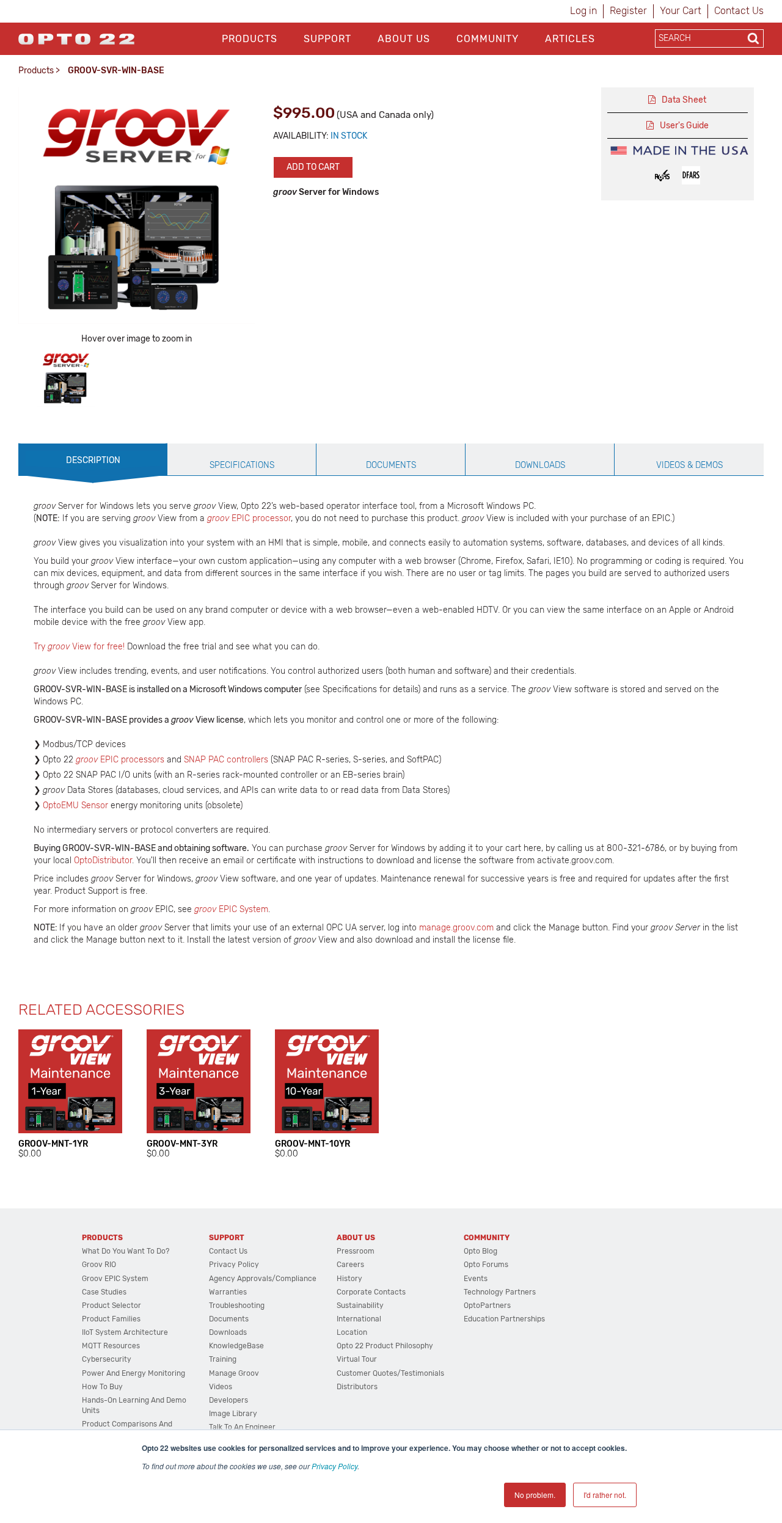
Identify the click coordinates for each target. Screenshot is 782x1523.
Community (487, 39)
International (359, 1319)
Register (628, 10)
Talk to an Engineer (242, 1427)
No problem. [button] (534, 1494)
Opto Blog (480, 1251)
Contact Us (739, 10)
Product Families (111, 1319)
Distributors (357, 1386)
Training (222, 1359)
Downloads (228, 1332)
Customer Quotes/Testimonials (390, 1373)
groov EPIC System (115, 1278)
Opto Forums (486, 1264)
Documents (229, 1319)
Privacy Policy (334, 1466)
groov (206, 909)
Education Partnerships (504, 1319)
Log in (583, 10)
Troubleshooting (237, 1305)
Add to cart (313, 167)
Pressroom (356, 1251)
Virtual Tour (357, 1359)
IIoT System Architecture (125, 1332)
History (349, 1278)
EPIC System (243, 909)
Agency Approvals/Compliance (262, 1278)
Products (249, 39)
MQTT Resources (111, 1346)
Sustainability (360, 1305)
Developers (228, 1400)
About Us (404, 39)
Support (327, 39)
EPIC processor (249, 518)
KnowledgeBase (236, 1346)
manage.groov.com (456, 927)
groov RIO (99, 1264)
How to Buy (102, 1386)
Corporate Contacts (371, 1292)
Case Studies (104, 1292)
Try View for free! (79, 646)
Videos (220, 1386)
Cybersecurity (106, 1359)
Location (352, 1332)
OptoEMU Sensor (75, 805)
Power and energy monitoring (133, 1373)
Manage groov (234, 1373)
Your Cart (680, 10)
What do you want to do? (125, 1251)
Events (476, 1278)
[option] (66, 377)
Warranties (228, 1292)
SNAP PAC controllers (226, 759)
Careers (350, 1264)
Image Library (233, 1413)
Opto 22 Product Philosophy (385, 1346)
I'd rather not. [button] (604, 1494)
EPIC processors (120, 759)
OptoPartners (487, 1305)
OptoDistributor (103, 860)
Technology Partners (500, 1292)
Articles (570, 39)
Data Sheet (684, 100)
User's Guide (684, 125)
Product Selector (111, 1305)
